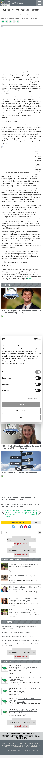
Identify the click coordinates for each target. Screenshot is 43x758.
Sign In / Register (31, 747)
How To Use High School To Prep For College (29, 513)
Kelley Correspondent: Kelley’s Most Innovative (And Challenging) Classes (23, 611)
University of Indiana (17, 506)
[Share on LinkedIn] (14, 21)
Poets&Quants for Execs (12, 736)
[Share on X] (6, 21)
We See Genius (21, 738)
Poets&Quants (29, 734)
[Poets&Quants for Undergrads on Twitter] (13, 526)
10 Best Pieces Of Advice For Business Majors (19, 473)
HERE (29, 279)
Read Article (21, 670)
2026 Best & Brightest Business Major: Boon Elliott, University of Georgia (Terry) (22, 312)
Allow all (21, 404)
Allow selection (21, 411)
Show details (32, 398)
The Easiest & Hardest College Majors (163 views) (18, 636)
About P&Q (6, 743)
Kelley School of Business (25, 504)
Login (36, 522)
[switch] (38, 378)
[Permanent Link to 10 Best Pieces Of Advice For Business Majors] (22, 461)
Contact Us (18, 747)
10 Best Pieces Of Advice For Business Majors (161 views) (20, 640)
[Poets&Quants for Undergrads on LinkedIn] (29, 526)
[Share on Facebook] (10, 21)
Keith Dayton (12, 504)
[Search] (40, 532)
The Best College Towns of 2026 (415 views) (16, 632)
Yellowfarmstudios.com (26, 752)
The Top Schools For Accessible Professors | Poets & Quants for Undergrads (23, 710)
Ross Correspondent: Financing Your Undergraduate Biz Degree (23, 599)
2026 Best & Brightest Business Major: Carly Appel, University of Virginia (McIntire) (21, 447)
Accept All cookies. (21, 544)
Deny (21, 417)
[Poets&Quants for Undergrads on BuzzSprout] (17, 526)
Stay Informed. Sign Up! (16, 522)
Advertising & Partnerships (29, 745)
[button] (3, 21)
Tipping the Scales (32, 736)
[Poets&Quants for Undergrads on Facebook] (21, 526)
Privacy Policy (33, 743)
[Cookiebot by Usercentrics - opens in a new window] (32, 339)
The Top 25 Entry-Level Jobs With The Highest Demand (12, 514)
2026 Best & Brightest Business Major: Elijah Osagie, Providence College (19, 498)
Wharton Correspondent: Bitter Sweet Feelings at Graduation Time (23, 565)
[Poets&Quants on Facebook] (25, 526)
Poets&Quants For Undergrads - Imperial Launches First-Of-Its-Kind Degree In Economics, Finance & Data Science (23, 667)
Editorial (9, 747)
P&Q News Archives (19, 743)
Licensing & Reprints (9, 745)
